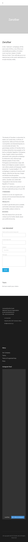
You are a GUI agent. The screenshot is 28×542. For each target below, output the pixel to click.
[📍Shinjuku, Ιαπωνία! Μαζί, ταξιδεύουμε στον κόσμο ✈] (14, 503)
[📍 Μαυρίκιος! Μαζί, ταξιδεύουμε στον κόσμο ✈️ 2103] (14, 381)
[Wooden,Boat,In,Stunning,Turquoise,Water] (14, 97)
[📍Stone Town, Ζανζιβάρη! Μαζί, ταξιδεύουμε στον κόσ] (14, 478)
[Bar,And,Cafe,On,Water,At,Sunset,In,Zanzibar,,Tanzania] (14, 74)
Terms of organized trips (9, 358)
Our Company (6, 352)
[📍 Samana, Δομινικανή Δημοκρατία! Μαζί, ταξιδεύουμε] (14, 406)
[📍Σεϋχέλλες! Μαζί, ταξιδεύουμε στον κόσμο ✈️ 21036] (14, 430)
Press (3, 361)
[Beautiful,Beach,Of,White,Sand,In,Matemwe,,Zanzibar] (14, 120)
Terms (4, 355)
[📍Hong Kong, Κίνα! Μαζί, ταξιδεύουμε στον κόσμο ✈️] (14, 454)
